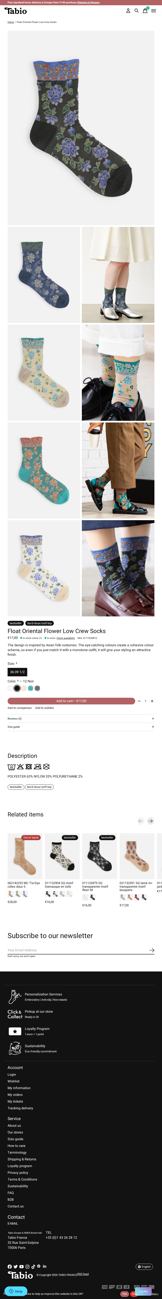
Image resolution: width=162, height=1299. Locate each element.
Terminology (17, 1152)
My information (19, 1088)
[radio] (10, 688)
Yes (124, 1294)
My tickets (15, 1101)
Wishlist (13, 1081)
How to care (17, 1145)
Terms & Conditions (22, 1179)
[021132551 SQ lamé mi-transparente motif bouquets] (137, 856)
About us (14, 1125)
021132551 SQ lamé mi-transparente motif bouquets (136, 886)
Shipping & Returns (22, 1159)
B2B (11, 1199)
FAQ (11, 1192)
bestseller (16, 787)
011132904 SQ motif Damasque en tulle (59, 885)
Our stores (15, 1132)
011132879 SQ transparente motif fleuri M (95, 886)
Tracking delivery (20, 1108)
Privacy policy (18, 1172)
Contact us (16, 1206)
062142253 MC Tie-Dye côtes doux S (24, 885)
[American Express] (105, 1288)
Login (12, 1074)
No (134, 1294)
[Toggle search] (136, 11)
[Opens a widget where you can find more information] (15, 1291)
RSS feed (83, 1274)
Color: (21, 681)
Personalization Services (43, 994)
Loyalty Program (37, 1028)
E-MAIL (13, 1223)
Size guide (15, 1139)
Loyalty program (20, 1166)
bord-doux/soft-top (39, 787)
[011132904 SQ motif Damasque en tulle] (62, 856)
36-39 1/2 (17, 672)
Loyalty (143, 1291)
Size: (12, 663)
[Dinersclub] (127, 1288)
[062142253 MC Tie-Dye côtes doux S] (25, 856)
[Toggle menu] (153, 11)
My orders (15, 1094)
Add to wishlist (44, 708)
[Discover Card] (112, 1288)
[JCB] (119, 1288)
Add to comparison (20, 708)
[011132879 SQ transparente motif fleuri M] (99, 856)
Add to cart (71, 701)
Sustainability (18, 1186)
